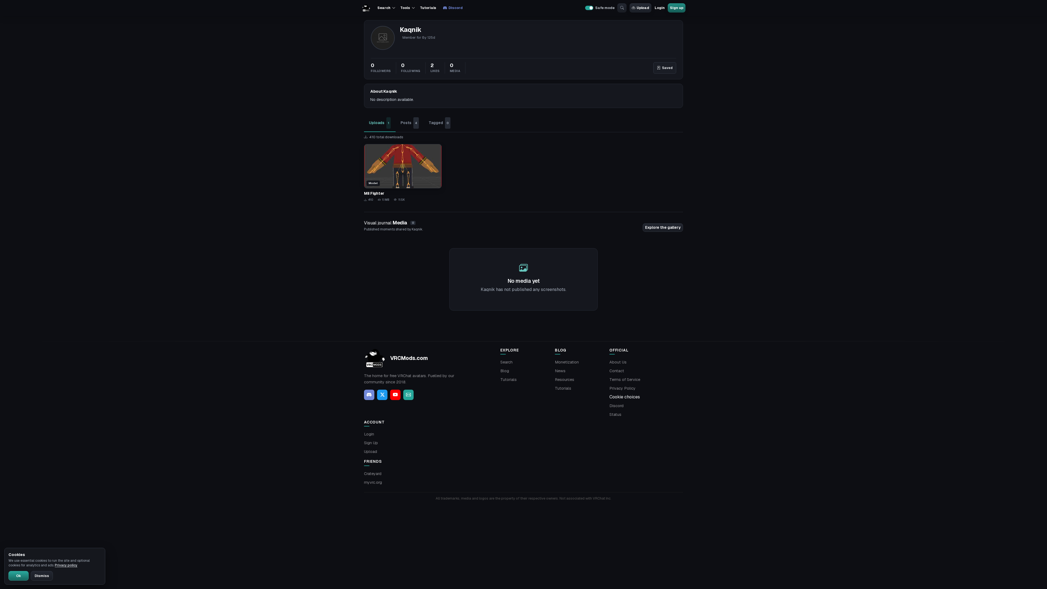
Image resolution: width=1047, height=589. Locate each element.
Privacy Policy (622, 388)
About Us (618, 362)
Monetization (567, 362)
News (560, 370)
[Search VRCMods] (622, 8)
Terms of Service (624, 379)
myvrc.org (373, 482)
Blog (504, 370)
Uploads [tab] (379, 122)
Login (659, 7)
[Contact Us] (408, 395)
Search (506, 362)
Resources (564, 379)
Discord (455, 7)
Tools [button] (405, 7)
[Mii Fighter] (403, 173)
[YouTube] (395, 395)
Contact (616, 370)
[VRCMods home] (366, 8)
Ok (18, 575)
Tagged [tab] (439, 122)
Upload (643, 7)
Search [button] (383, 7)
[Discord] (369, 395)
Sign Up (371, 442)
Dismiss (42, 575)
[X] (382, 395)
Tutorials (428, 7)
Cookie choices (624, 397)
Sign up (676, 7)
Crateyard (372, 473)
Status (615, 414)
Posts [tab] (409, 122)
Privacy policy (66, 565)
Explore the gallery (663, 227)
